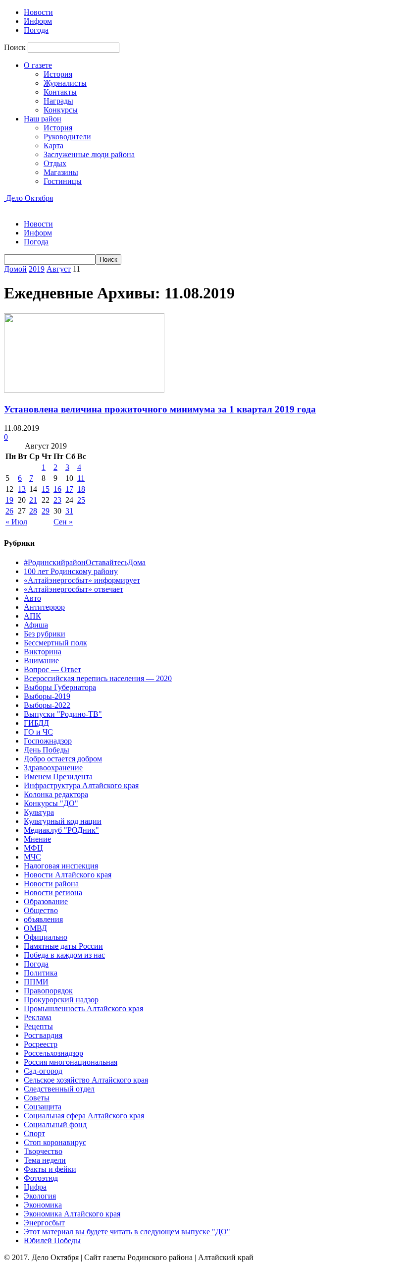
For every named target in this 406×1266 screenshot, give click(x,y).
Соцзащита (42, 1106)
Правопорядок (48, 990)
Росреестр (40, 1044)
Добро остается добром (63, 758)
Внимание (41, 660)
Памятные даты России (63, 946)
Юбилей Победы (52, 1240)
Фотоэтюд (41, 1178)
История (58, 74)
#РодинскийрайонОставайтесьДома (85, 562)
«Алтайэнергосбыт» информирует (82, 580)
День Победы (46, 750)
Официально (45, 937)
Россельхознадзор (53, 1053)
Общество (41, 910)
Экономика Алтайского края (72, 1213)
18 (81, 489)
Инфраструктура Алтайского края (81, 785)
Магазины (61, 172)
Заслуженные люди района (89, 154)
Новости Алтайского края (67, 874)
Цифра (35, 1187)
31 (69, 511)
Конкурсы (61, 110)
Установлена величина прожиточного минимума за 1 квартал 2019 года (160, 409)
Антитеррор (44, 607)
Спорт (34, 1133)
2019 (37, 269)
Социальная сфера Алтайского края (84, 1115)
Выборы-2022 (47, 705)
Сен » (63, 522)
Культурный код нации (63, 821)
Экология (40, 1196)
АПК (32, 616)
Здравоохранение (53, 767)
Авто (32, 598)
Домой (15, 269)
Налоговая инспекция (61, 866)
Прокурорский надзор (61, 999)
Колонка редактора (56, 794)
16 (57, 489)
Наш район (42, 119)
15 (46, 489)
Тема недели (45, 1160)
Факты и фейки (50, 1169)
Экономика (43, 1205)
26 (9, 511)
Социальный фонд (55, 1124)
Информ (38, 21)
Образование (46, 901)
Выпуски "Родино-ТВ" (63, 714)
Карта (53, 145)
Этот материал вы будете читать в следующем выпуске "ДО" (127, 1231)
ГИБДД (36, 723)
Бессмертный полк (55, 642)
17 (69, 489)
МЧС (32, 857)
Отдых (55, 163)
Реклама (37, 1017)
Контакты (60, 92)
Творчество (43, 1151)
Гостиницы (63, 181)
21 (33, 500)
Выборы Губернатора (60, 687)
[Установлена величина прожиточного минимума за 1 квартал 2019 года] (84, 390)
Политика (40, 973)
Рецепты (38, 1026)
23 (57, 500)
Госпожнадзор (48, 741)
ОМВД (35, 928)
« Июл (16, 522)
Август (59, 269)
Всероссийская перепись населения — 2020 (98, 678)
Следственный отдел (59, 1089)
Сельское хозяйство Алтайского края (86, 1080)
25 (81, 500)
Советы (37, 1097)
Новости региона (53, 892)
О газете (38, 65)
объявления (43, 919)
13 (22, 489)
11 (81, 478)
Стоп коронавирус (55, 1142)
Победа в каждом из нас (64, 955)
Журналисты (65, 83)
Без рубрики (44, 634)
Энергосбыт (44, 1222)
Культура (39, 812)
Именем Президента (58, 776)
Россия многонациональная (70, 1062)
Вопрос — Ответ (52, 669)
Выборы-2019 (47, 696)
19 (9, 500)
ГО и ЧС (38, 732)
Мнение (37, 839)
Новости (38, 12)
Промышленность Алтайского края (83, 1008)
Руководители (67, 136)
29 (46, 511)
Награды (58, 101)
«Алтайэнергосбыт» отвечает (73, 589)
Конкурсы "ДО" (51, 803)
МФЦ (33, 848)
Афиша (36, 625)
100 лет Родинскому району (71, 571)
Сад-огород (43, 1071)
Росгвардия (43, 1035)
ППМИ (36, 982)
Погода (36, 30)
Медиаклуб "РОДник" (61, 830)
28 (33, 511)
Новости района (51, 883)
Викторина (42, 651)
